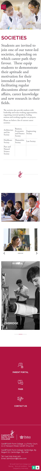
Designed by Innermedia (20, 468)
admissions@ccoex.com (16, 458)
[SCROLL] (34, 26)
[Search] (36, 6)
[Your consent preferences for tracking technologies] (37, 467)
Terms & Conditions (21, 466)
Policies (30, 466)
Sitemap (10, 466)
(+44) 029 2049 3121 (13, 456)
